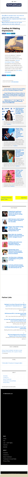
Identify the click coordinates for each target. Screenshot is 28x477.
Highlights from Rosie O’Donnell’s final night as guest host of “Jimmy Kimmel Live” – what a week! (15, 306)
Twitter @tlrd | (5, 363)
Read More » (9, 124)
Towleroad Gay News (14, 4)
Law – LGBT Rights (8, 442)
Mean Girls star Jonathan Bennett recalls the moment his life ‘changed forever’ (20, 153)
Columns (5, 445)
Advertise (5, 375)
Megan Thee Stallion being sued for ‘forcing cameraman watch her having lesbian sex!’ (19, 133)
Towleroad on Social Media (9, 380)
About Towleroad (7, 379)
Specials (5, 447)
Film (4, 440)
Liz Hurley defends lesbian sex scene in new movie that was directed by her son (16, 266)
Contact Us (5, 377)
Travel (4, 438)
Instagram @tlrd (18, 363)
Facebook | (11, 363)
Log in (18, 473)
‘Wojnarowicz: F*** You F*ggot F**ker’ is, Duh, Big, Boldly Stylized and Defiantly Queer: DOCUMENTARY (13, 101)
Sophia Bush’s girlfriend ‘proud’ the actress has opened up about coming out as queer (15, 213)
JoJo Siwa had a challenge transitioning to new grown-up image (15, 259)
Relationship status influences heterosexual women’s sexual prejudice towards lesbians (15, 251)
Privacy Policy (6, 382)
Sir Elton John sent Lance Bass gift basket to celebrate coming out (19, 173)
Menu (15, 1)
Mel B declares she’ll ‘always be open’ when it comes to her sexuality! (20, 111)
